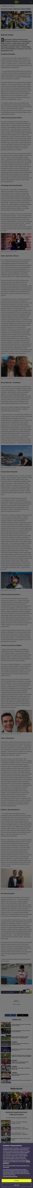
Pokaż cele (16, 1185)
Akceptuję (16, 1180)
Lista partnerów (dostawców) (10, 1176)
